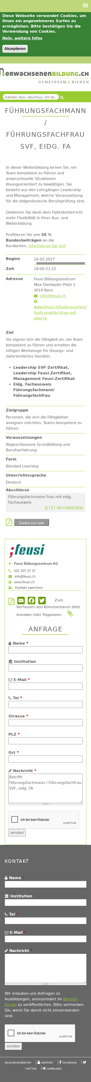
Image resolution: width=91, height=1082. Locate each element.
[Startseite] (44, 76)
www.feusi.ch (24, 582)
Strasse (18, 716)
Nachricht (24, 771)
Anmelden (24, 615)
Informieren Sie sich (47, 246)
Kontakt (47, 1062)
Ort (13, 752)
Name (19, 643)
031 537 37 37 (24, 571)
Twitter (31, 1068)
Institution (24, 661)
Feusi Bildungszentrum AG (35, 564)
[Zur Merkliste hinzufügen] (71, 615)
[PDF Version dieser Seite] (10, 523)
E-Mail (21, 680)
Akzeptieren (15, 49)
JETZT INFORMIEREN (64, 508)
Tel (16, 698)
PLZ (14, 734)
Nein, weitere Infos (22, 38)
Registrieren (52, 615)
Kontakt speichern (28, 588)
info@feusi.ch (52, 296)
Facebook (70, 1062)
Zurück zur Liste (31, 523)
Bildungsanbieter (18, 1062)
